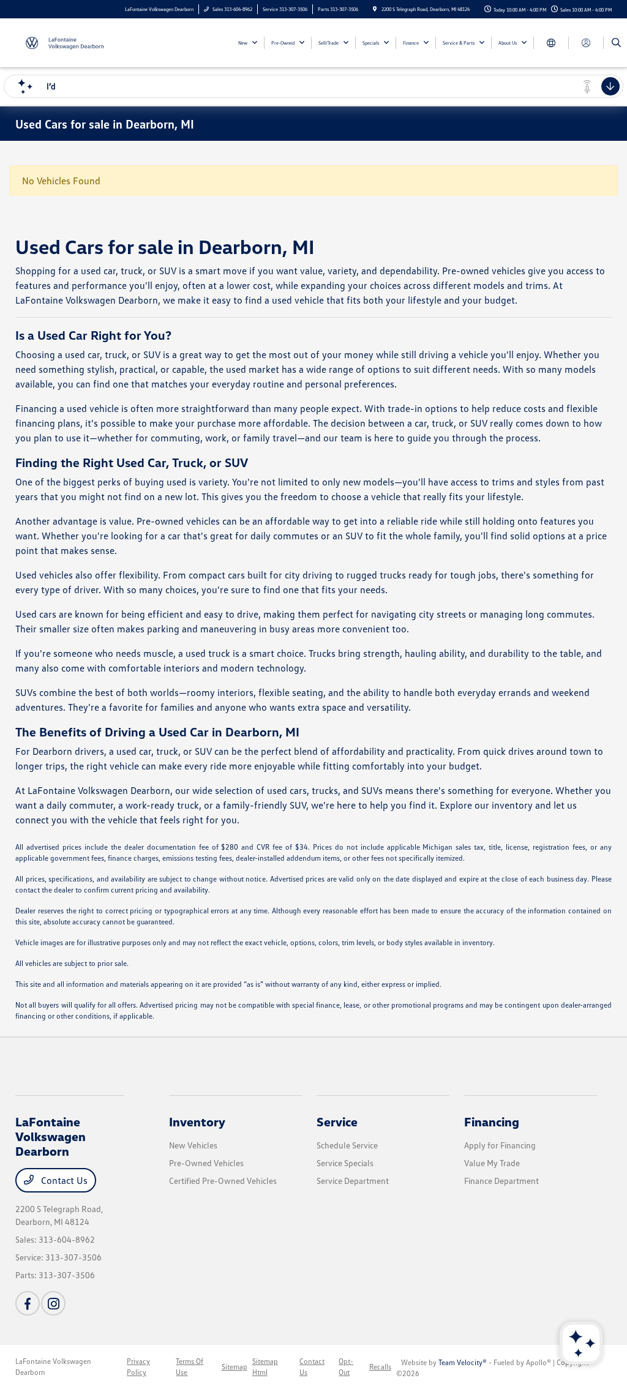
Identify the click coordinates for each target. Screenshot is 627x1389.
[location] (375, 9)
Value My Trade (492, 1163)
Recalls (380, 1366)
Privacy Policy (138, 1367)
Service (337, 1121)
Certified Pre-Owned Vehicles (223, 1180)
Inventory (197, 1121)
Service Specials (345, 1163)
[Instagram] (53, 1303)
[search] (616, 43)
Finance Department (501, 1180)
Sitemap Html (265, 1367)
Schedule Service (347, 1145)
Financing (491, 1121)
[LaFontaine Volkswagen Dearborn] (70, 42)
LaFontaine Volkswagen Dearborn (53, 1367)
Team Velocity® (462, 1362)
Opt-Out (346, 1367)
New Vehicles (193, 1145)
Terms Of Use (189, 1367)
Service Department (353, 1180)
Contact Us (63, 1180)
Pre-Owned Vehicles (206, 1163)
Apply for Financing (500, 1145)
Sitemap (234, 1366)
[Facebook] (27, 1303)
